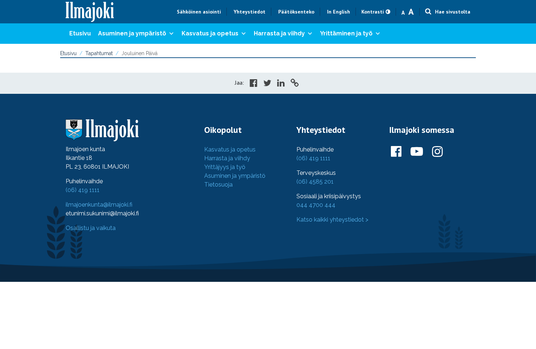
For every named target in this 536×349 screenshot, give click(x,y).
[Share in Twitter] (267, 84)
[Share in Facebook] (253, 84)
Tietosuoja (218, 184)
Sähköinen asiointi (199, 11)
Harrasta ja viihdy (279, 33)
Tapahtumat (99, 53)
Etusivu (80, 33)
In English (338, 11)
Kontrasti (372, 11)
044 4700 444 (315, 205)
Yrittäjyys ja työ (224, 167)
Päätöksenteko (296, 11)
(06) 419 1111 (83, 190)
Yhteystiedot (249, 11)
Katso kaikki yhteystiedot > (332, 219)
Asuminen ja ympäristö (132, 33)
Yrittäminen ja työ (346, 33)
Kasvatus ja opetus (210, 33)
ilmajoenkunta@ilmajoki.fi (99, 204)
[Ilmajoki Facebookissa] (396, 151)
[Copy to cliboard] (295, 84)
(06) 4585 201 (315, 181)
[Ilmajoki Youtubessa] (417, 151)
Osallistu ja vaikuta (91, 228)
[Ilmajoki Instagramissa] (437, 151)
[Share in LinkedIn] (281, 84)
